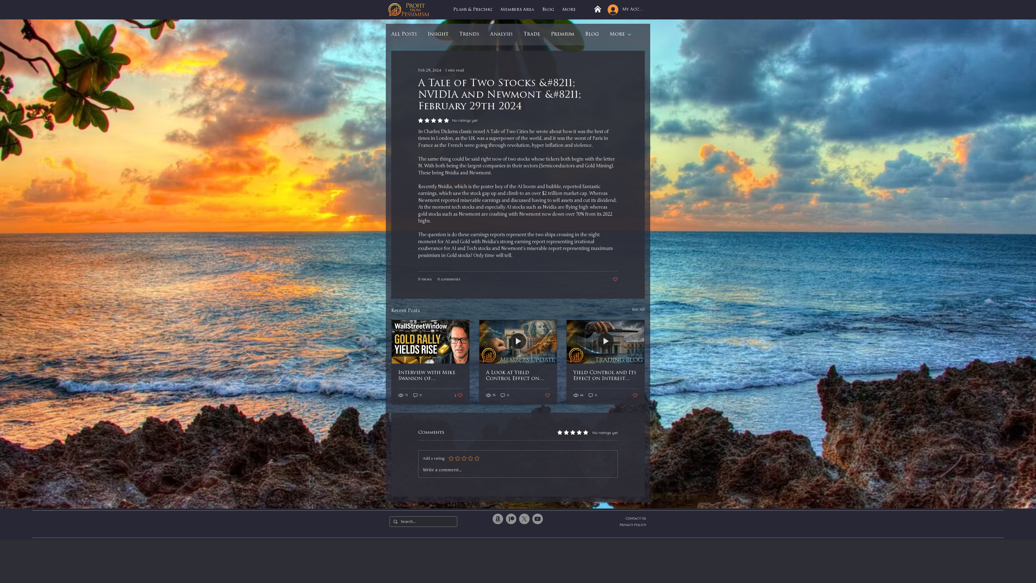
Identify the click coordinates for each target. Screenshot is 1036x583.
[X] (524, 519)
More (617, 34)
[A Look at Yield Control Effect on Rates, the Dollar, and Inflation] (518, 342)
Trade (531, 34)
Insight (438, 34)
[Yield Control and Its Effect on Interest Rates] (605, 342)
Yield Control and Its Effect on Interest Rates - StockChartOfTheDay (604, 376)
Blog (592, 34)
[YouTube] (537, 519)
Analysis (501, 34)
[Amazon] (498, 519)
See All (638, 309)
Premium (562, 34)
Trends (469, 34)
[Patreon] (511, 519)
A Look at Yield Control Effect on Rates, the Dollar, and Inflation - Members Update (517, 376)
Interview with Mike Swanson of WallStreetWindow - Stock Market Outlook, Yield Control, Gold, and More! (427, 376)
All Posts (404, 34)
